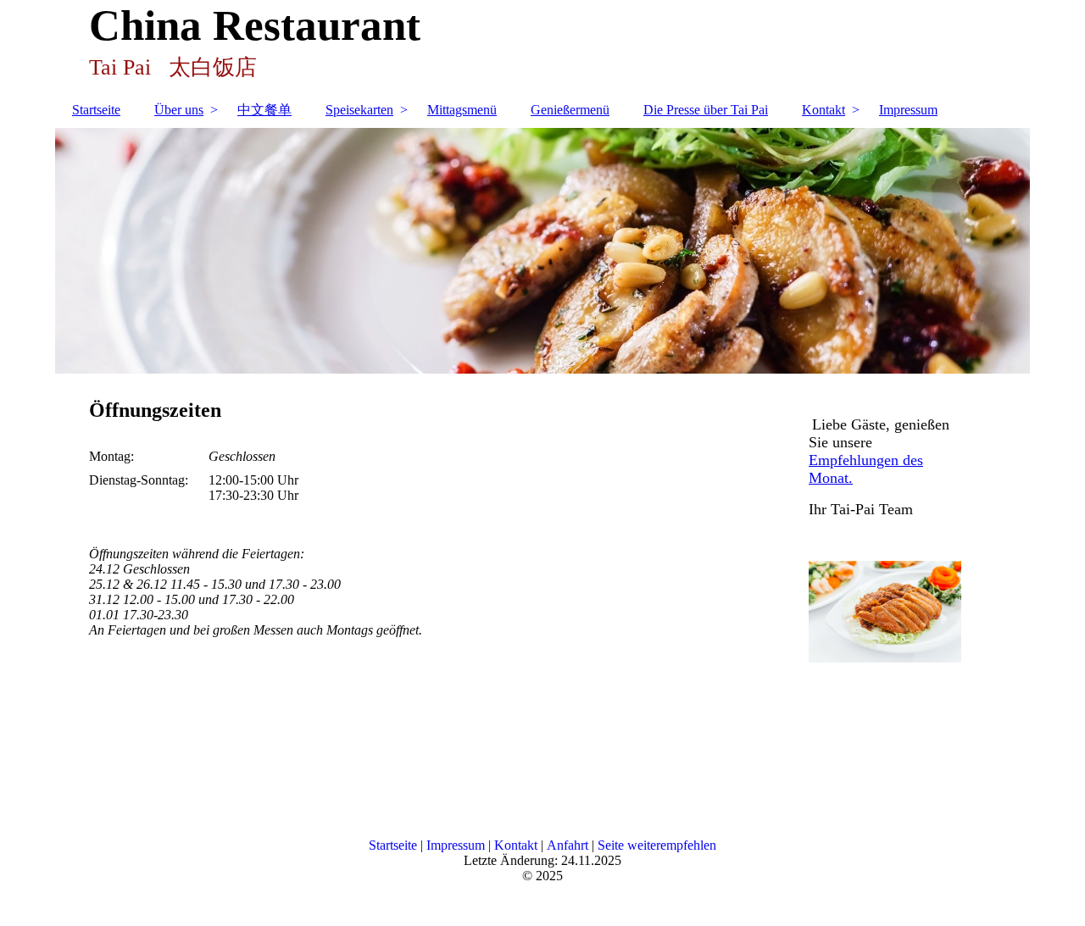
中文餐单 (264, 110)
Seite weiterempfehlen (657, 845)
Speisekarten (359, 110)
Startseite (96, 110)
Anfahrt (567, 845)
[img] (542, 251)
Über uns (178, 110)
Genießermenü (570, 110)
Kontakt (823, 110)
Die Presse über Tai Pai (705, 110)
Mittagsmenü (462, 110)
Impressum (908, 110)
